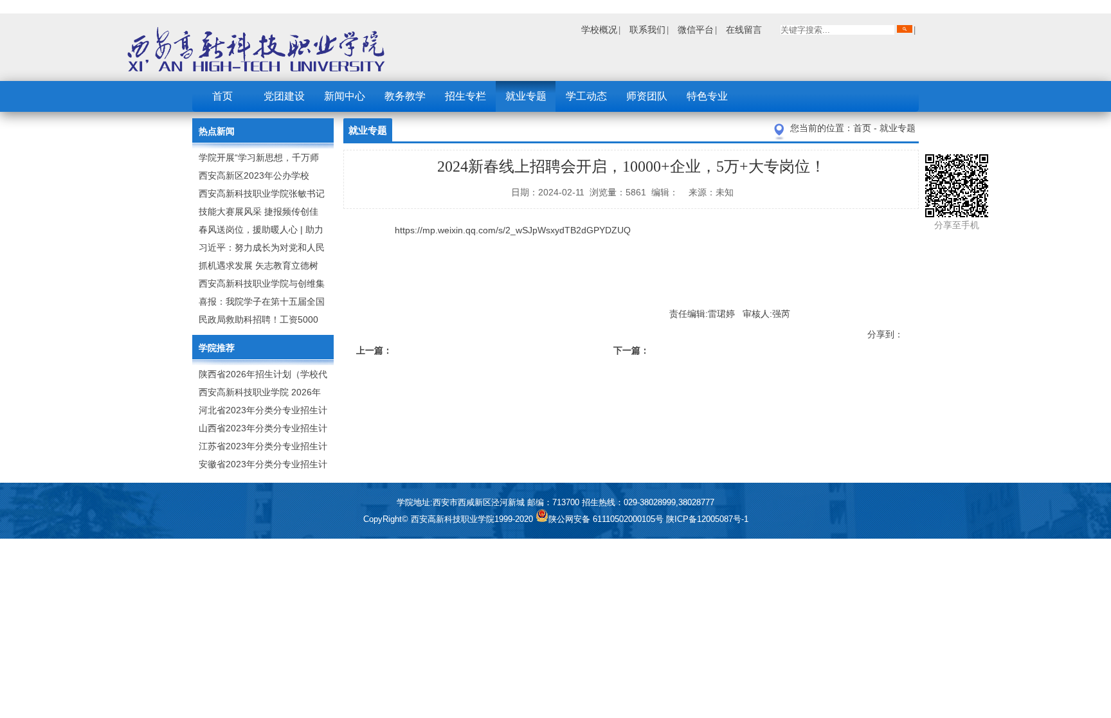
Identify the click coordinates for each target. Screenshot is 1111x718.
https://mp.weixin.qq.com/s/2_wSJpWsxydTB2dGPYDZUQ (513, 230)
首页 (222, 96)
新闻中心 (344, 96)
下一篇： (631, 350)
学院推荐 (217, 348)
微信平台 (696, 29)
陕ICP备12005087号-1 (707, 519)
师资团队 (646, 96)
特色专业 (707, 96)
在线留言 (744, 29)
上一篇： (374, 350)
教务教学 (405, 96)
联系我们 (647, 29)
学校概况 (599, 29)
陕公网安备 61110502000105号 (607, 519)
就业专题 (525, 96)
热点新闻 (217, 131)
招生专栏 (465, 96)
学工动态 (586, 96)
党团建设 (284, 96)
